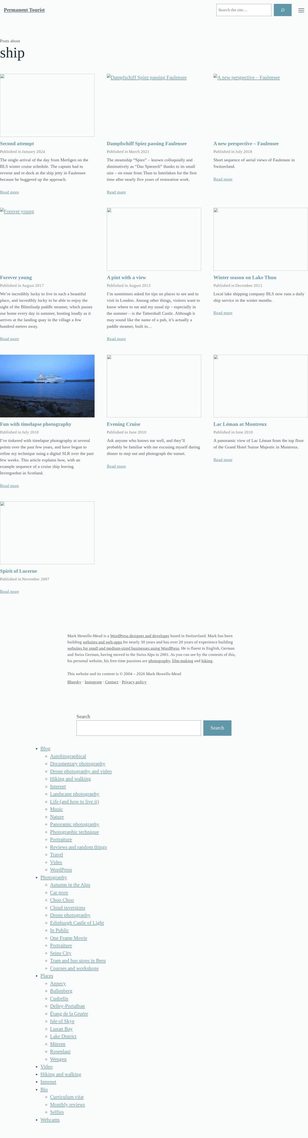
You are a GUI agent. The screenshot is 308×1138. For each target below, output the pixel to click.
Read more (9, 192)
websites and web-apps (102, 642)
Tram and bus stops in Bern (78, 960)
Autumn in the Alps (70, 885)
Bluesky (74, 682)
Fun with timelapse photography (35, 424)
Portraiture (61, 839)
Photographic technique (74, 832)
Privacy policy (134, 682)
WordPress (61, 870)
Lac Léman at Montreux (240, 424)
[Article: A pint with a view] (154, 239)
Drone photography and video (81, 771)
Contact (111, 682)
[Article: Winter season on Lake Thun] (260, 239)
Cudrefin (59, 998)
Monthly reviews (67, 1104)
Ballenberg (61, 991)
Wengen (58, 1059)
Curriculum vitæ (67, 1097)
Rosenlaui (60, 1051)
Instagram (93, 682)
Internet (58, 786)
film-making (182, 661)
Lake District (63, 1036)
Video (56, 862)
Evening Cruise (123, 424)
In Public (59, 930)
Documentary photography (77, 764)
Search (83, 716)
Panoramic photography (74, 824)
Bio (44, 1089)
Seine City (60, 953)
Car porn (59, 892)
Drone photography (70, 915)
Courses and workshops (74, 968)
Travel (56, 854)
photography (159, 661)
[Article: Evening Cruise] (154, 386)
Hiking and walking (70, 779)
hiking (206, 661)
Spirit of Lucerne (18, 571)
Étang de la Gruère (69, 1014)
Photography (53, 877)
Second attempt (17, 143)
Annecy (58, 983)
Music (56, 809)
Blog (45, 748)
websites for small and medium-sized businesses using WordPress (123, 648)
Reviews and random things (78, 847)
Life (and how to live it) (74, 802)
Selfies (57, 1112)
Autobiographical (68, 756)
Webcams (50, 1120)
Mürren (57, 1044)
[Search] (283, 10)
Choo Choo (62, 900)
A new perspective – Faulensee (246, 143)
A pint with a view (126, 277)
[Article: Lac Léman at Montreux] (260, 386)
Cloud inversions (67, 908)
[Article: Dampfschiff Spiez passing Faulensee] (154, 105)
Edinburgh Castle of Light (77, 923)
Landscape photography (74, 794)
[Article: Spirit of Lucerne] (47, 532)
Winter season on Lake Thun (244, 277)
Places (46, 976)
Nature (57, 817)
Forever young (16, 277)
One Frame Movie (68, 938)
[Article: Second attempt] (47, 105)
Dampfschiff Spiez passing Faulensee (147, 143)
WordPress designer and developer (139, 636)
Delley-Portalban (67, 1006)
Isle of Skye (62, 1021)
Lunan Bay (61, 1029)
